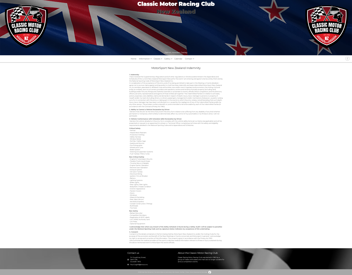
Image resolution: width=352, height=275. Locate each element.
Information (144, 59)
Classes (157, 59)
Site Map (182, 272)
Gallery (167, 59)
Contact (188, 59)
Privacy (187, 272)
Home (133, 59)
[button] (151, 58)
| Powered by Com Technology (200, 272)
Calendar (178, 59)
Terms (191, 272)
